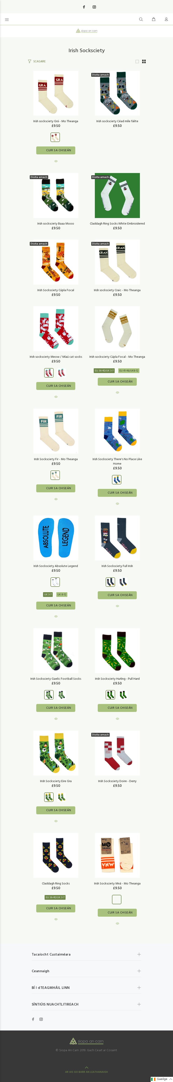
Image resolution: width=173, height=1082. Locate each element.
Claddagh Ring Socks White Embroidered (117, 223)
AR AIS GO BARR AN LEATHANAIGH (86, 1072)
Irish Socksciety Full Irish (117, 566)
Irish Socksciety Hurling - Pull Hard (117, 679)
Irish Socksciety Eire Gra (56, 781)
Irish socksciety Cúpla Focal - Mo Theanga (117, 357)
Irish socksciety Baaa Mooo (55, 223)
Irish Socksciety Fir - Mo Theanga (56, 459)
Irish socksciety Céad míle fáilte (117, 121)
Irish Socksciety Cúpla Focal (55, 290)
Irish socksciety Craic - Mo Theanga (117, 290)
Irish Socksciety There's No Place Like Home (117, 461)
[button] (162, 1079)
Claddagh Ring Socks (56, 883)
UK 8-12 (61, 594)
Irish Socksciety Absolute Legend (56, 566)
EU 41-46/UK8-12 (128, 371)
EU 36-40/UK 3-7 (104, 371)
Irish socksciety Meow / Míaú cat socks (56, 357)
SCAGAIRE (39, 61)
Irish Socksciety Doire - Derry (117, 781)
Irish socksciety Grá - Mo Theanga (55, 121)
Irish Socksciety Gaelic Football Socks (55, 679)
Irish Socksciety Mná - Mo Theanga (117, 883)
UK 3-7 (48, 594)
